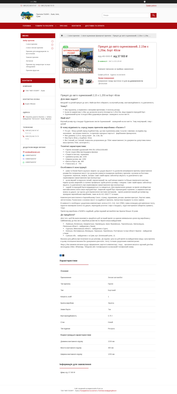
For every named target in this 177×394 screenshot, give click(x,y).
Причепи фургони (32, 70)
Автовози (29, 61)
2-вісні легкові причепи (34, 48)
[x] (63, 256)
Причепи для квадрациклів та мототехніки (37, 52)
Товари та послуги (44, 26)
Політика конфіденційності (107, 391)
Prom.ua (100, 388)
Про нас (63, 26)
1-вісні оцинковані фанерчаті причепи (96, 36)
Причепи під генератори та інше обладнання (38, 66)
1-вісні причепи (73, 36)
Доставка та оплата (94, 26)
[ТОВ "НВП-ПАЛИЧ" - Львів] (27, 20)
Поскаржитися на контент (88, 391)
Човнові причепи (32, 57)
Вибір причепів (28, 40)
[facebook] (61, 256)
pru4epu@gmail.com (32, 152)
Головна (27, 26)
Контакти (76, 26)
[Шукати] (154, 15)
